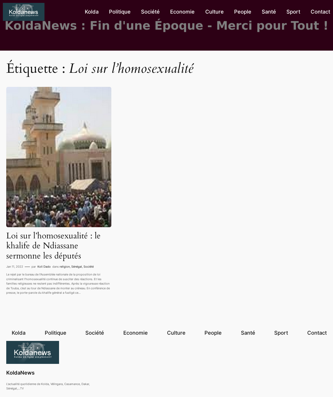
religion (65, 266)
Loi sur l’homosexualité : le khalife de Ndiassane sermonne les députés (53, 246)
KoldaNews (20, 373)
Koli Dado (44, 266)
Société (89, 266)
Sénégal (76, 266)
